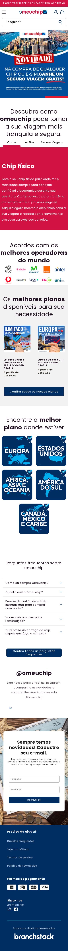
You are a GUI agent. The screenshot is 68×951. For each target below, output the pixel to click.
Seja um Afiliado (18, 849)
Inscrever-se (34, 800)
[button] (34, 582)
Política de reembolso (22, 865)
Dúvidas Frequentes (20, 841)
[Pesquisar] (60, 22)
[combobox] (34, 22)
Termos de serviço (20, 857)
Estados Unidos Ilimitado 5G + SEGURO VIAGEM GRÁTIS (14, 364)
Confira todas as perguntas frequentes (34, 652)
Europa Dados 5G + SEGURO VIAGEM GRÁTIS (50, 362)
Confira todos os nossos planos (34, 391)
